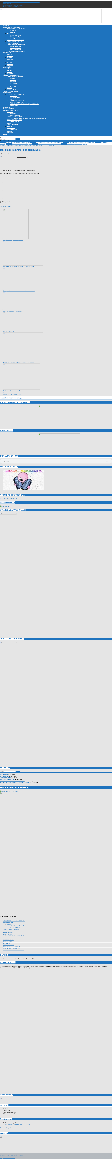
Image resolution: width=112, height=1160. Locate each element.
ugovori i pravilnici (8, 932)
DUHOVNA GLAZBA (12, 43)
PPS (8, 33)
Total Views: (6, 1112)
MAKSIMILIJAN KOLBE (7, 779)
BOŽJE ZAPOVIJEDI (12, 124)
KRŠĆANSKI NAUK (8, 945)
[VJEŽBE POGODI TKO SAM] (8, 498)
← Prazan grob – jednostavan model (9, 397)
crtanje (11, 99)
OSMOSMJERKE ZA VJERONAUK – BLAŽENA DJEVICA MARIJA (28, 118)
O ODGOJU (6, 25)
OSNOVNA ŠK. (7, 52)
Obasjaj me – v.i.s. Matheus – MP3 (12, 394)
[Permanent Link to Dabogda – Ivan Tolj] (15, 330)
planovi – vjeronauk (15, 927)
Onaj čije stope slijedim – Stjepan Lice (13, 240)
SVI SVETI (9, 88)
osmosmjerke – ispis (15, 121)
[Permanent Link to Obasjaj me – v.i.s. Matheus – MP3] (4, 392)
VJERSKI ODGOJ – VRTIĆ (10, 91)
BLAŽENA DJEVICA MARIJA (15, 116)
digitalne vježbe (7, 3)
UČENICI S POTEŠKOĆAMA (11, 75)
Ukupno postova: (8, 1114)
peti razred (9, 60)
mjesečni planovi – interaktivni (14, 930)
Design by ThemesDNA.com (7, 1158)
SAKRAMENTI (11, 128)
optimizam (9, 131)
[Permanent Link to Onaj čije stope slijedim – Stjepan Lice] (16, 238)
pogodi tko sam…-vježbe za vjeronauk (13, 5)
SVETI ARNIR (4, 774)
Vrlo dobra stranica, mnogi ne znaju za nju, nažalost (16, 1124)
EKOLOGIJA (10, 132)
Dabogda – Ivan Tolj (8, 331)
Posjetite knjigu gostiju (6, 1128)
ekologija (12, 32)
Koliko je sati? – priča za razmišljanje (13, 390)
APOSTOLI (13, 113)
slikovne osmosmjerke (15, 46)
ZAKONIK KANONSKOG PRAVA (12, 948)
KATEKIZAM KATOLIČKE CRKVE (12, 946)
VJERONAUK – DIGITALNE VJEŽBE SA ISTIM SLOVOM (18, 266)
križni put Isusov (28, 145)
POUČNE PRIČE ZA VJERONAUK (16, 28)
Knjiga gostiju (6, 1119)
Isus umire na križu (21, 157)
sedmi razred (10, 64)
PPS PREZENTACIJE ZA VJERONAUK (43, 145)
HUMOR (4, 955)
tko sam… (4, 1133)
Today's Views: (7, 1110)
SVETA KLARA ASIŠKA (7, 777)
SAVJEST (9, 123)
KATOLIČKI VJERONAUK (10, 110)
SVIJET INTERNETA (8, 108)
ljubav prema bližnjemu (16, 36)
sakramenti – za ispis (15, 48)
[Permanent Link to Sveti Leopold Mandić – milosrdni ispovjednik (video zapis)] (23, 361)
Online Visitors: (7, 1108)
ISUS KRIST (10, 112)
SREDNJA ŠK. (7, 67)
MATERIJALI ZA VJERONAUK (11, 27)
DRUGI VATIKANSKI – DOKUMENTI (13, 950)
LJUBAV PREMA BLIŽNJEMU (11, 6)
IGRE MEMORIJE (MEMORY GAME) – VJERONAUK (24, 104)
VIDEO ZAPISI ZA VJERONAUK (15, 40)
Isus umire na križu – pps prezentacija (20, 149)
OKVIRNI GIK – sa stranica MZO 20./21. (14, 921)
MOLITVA (9, 126)
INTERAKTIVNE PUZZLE (17, 102)
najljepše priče (13, 30)
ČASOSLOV (6, 943)
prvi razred (9, 54)
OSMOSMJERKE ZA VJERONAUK (16, 44)
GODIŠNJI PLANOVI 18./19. (11, 929)
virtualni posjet (14, 105)
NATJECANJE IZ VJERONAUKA (14, 788)
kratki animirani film (15, 97)
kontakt (5, 134)
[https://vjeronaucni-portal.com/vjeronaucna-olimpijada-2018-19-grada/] (9, 791)
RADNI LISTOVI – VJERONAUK (15, 41)
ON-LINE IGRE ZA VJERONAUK (16, 51)
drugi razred (10, 56)
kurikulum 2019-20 (8, 922)
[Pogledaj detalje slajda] (59, 449)
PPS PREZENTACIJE (9, 467)
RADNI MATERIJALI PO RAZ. (15, 76)
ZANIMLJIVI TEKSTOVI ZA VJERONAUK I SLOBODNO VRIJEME (21, 2)
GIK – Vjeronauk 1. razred (17, 925)
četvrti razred (10, 59)
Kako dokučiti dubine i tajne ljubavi (12, 311)
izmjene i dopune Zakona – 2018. (15, 935)
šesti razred (9, 62)
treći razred (9, 57)
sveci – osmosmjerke (15, 49)
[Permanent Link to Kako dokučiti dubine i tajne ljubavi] (11, 309)
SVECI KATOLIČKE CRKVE (14, 120)
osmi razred (10, 65)
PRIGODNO (6, 107)
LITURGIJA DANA (8, 940)
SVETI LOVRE (4, 776)
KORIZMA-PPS (19, 145)
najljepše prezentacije (15, 35)
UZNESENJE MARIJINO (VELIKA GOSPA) (12, 781)
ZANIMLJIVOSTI (7, 962)
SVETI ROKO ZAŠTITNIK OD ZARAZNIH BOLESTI (15, 782)
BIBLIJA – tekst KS (8, 941)
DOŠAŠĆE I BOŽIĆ (12, 89)
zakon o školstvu (7, 934)
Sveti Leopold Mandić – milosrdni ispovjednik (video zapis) (18, 362)
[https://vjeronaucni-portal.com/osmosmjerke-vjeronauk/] (5, 506)
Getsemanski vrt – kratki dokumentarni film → (12, 398)
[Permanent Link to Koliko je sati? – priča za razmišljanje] (21, 389)
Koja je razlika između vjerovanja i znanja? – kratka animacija (19, 291)
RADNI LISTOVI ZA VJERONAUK (15, 402)
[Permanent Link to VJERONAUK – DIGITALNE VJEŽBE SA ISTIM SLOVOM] (23, 265)
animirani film (13, 96)
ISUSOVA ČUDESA (15, 115)
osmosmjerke (13, 129)
